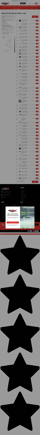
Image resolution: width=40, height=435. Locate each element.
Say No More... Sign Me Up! (13, 222)
